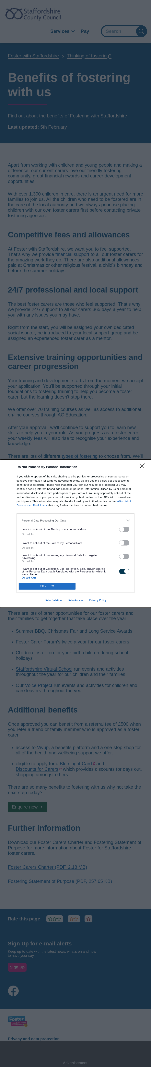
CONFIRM (47, 586)
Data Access (75, 600)
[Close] (143, 467)
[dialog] (75, 534)
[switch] (124, 529)
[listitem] (75, 521)
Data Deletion (53, 600)
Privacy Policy (97, 600)
